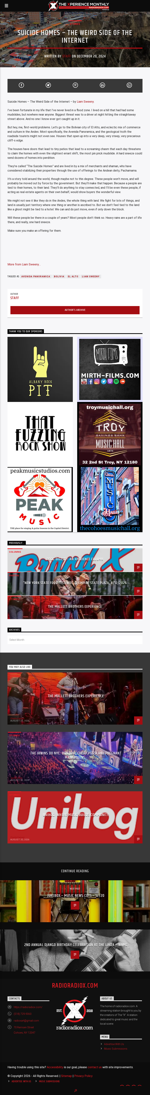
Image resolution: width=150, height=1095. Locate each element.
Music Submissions (115, 1048)
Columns (15, 552)
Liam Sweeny (85, 101)
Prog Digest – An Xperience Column (75, 559)
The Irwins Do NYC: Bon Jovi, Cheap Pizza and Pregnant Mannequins (75, 755)
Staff (66, 56)
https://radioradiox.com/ (28, 1007)
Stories (75, 24)
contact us (95, 1067)
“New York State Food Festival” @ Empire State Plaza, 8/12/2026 (75, 583)
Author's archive (75, 310)
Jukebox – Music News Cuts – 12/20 (75, 895)
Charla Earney (17, 718)
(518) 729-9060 (22, 1013)
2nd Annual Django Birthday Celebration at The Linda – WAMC (76, 945)
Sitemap (66, 1076)
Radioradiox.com (75, 986)
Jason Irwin (16, 778)
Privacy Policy (83, 1076)
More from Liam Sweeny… (24, 264)
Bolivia (59, 276)
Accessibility (55, 1067)
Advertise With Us (114, 1044)
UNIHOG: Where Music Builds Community (76, 815)
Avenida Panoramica (35, 276)
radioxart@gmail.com (26, 1020)
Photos (14, 575)
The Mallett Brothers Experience (75, 607)
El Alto (73, 276)
